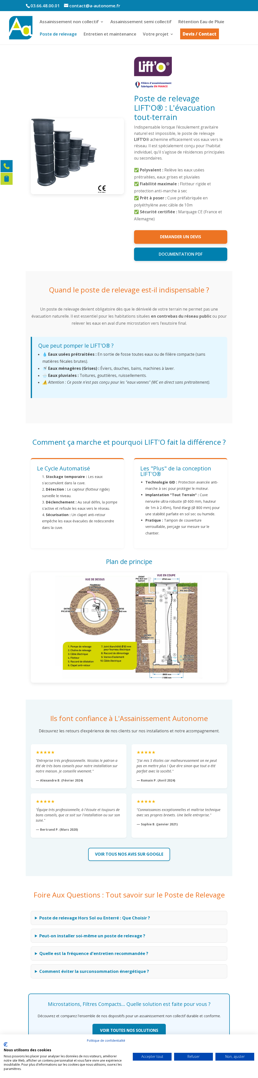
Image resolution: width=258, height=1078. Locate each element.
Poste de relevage (58, 34)
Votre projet (156, 34)
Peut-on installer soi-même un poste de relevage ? (92, 936)
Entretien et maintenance (109, 34)
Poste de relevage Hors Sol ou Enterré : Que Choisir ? (94, 918)
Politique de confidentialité (106, 1040)
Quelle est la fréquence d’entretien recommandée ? (93, 953)
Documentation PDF (181, 254)
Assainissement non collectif (69, 22)
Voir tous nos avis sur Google (129, 854)
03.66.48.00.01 (45, 6)
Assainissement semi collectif (141, 22)
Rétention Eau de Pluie (201, 22)
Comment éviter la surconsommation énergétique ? (94, 971)
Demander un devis (180, 236)
